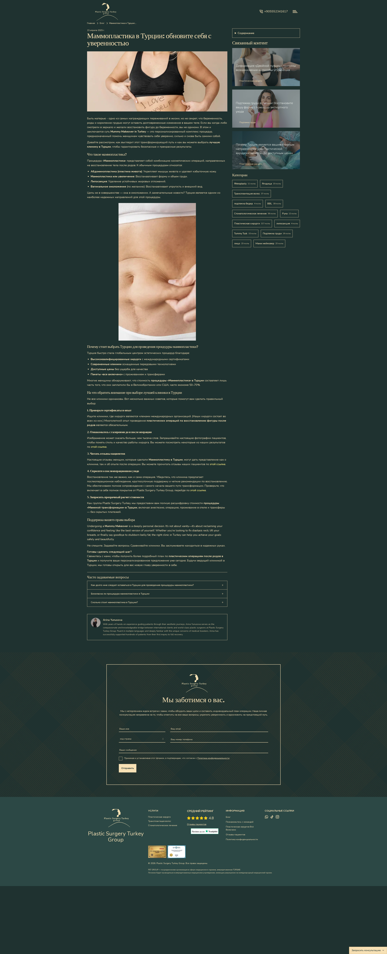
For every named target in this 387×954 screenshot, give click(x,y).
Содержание (246, 33)
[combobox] (142, 739)
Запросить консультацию (366, 950)
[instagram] (277, 817)
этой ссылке (99, 447)
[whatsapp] (266, 817)
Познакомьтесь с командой (239, 821)
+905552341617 (276, 11)
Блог (102, 23)
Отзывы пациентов (235, 834)
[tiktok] (272, 817)
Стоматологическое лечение (162, 825)
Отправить (127, 768)
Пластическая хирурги (159, 816)
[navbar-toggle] (295, 11)
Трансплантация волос (159, 821)
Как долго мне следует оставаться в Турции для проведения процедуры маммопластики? (142, 585)
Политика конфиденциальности (213, 758)
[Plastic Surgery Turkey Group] (105, 11)
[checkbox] (120, 758)
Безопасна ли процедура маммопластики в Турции (120, 593)
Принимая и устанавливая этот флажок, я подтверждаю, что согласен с (176, 758)
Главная (91, 23)
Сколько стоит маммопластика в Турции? (114, 602)
